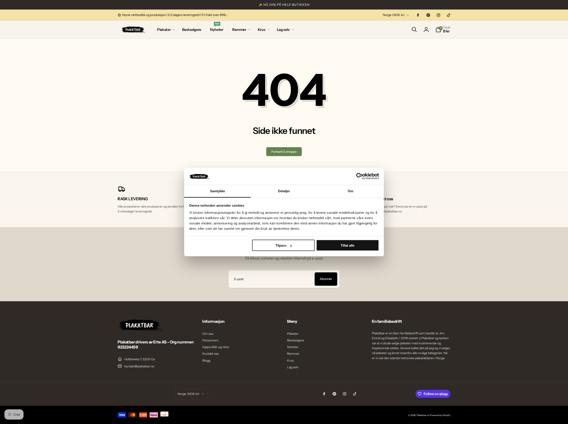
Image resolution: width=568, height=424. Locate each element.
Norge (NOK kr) (394, 15)
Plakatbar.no (423, 415)
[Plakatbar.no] (140, 330)
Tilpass (280, 245)
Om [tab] (350, 191)
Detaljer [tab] (284, 191)
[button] (165, 29)
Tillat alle (347, 245)
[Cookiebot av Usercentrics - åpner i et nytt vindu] (359, 176)
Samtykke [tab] (217, 191)
